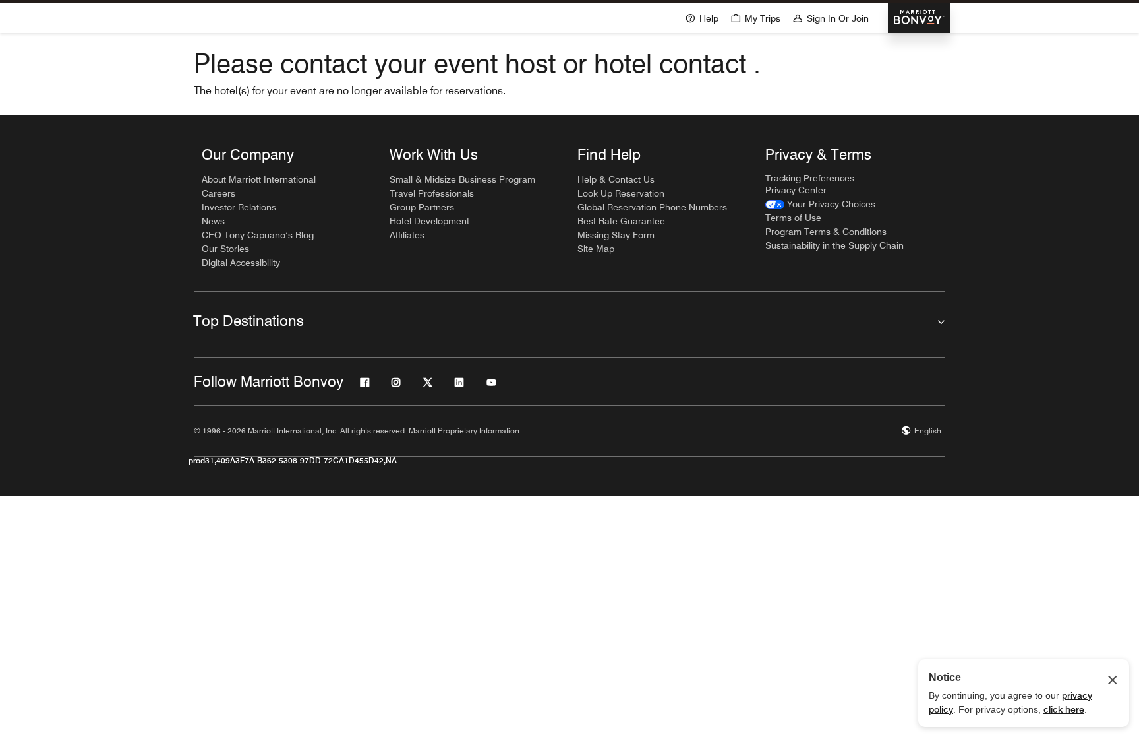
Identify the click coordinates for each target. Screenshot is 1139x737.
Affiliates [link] (407, 235)
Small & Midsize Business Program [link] (462, 179)
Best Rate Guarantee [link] (621, 221)
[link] (820, 204)
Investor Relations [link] (239, 207)
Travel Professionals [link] (432, 193)
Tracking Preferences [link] (809, 178)
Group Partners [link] (422, 207)
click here (1063, 709)
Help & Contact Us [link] (616, 179)
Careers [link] (218, 193)
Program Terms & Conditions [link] (826, 231)
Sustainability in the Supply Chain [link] (834, 245)
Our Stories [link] (225, 248)
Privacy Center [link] (796, 190)
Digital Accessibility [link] (241, 262)
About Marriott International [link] (259, 179)
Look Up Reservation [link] (620, 193)
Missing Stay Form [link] (616, 235)
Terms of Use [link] (793, 217)
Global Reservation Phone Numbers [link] (652, 207)
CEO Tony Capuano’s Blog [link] (258, 235)
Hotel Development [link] (429, 221)
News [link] (213, 221)
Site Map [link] (595, 248)
